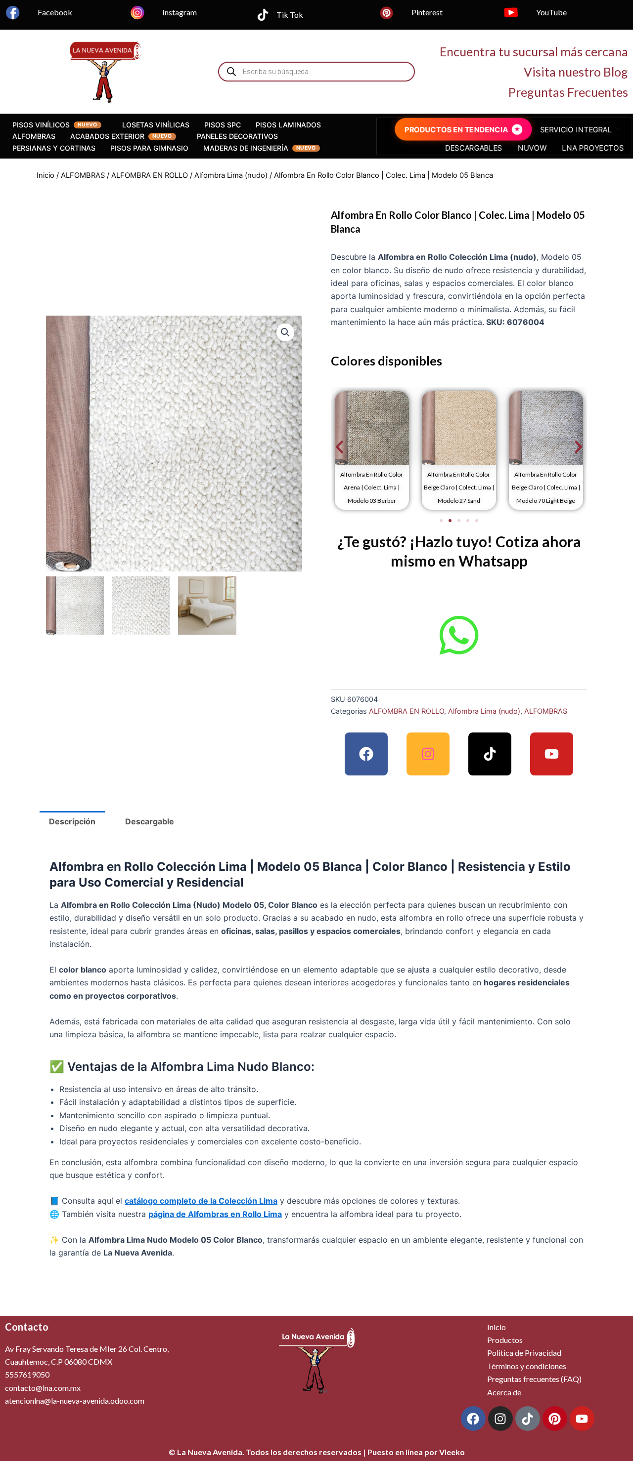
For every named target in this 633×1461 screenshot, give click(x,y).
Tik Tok (289, 14)
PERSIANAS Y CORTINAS (53, 148)
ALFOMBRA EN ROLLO (149, 175)
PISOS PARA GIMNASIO (149, 148)
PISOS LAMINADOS (288, 125)
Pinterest (427, 12)
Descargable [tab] (149, 821)
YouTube (551, 12)
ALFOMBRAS (33, 136)
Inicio (45, 175)
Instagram (179, 12)
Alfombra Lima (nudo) (231, 175)
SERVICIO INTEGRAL (571, 130)
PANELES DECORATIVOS (237, 136)
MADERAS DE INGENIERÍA (245, 148)
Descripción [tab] (72, 821)
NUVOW (530, 147)
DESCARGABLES (476, 147)
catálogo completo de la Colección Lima (201, 1201)
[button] (285, 332)
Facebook (55, 12)
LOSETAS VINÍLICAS (155, 125)
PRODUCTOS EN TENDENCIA (460, 130)
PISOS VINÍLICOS (41, 125)
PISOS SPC (222, 125)
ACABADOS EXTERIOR (107, 136)
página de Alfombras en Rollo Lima (215, 1214)
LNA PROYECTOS (586, 147)
